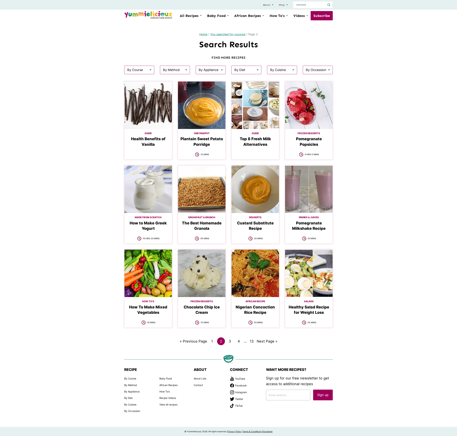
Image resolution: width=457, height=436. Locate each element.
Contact (198, 385)
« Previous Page (193, 342)
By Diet (128, 397)
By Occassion (132, 410)
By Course (130, 378)
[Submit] (329, 5)
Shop (282, 4)
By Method (130, 385)
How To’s (277, 16)
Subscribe (321, 16)
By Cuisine (130, 404)
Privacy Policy (234, 431)
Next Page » (267, 342)
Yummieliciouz (148, 15)
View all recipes (168, 404)
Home (203, 34)
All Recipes (189, 16)
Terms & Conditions (252, 431)
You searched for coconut (227, 34)
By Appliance (132, 391)
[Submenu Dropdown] (228, 16)
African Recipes (247, 16)
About (266, 4)
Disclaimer (267, 431)
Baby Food (216, 16)
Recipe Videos (167, 397)
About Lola (200, 378)
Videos (299, 16)
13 (253, 342)
